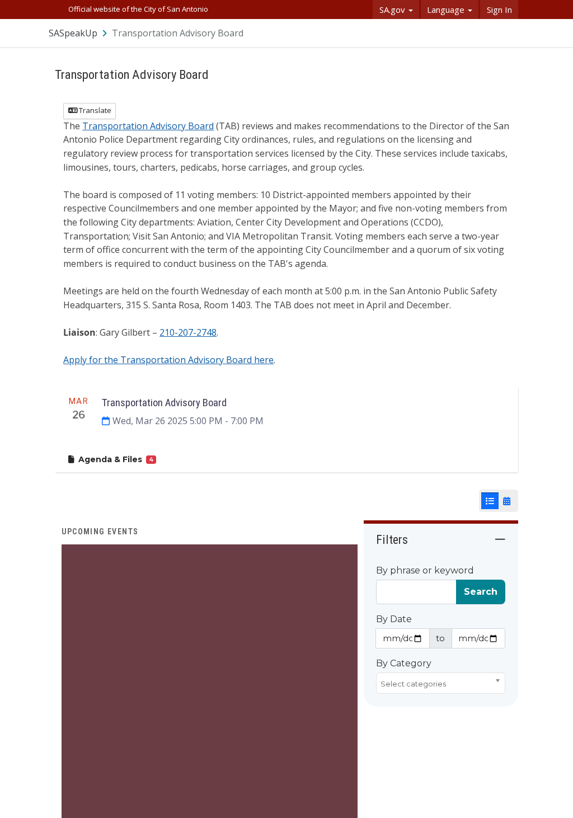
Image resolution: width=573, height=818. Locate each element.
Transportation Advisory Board (148, 126)
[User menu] (510, 33)
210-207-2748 (188, 332)
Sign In (499, 9)
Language (447, 9)
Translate (94, 110)
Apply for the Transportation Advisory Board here (168, 360)
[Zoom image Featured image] (210, 691)
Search (480, 591)
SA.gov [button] (393, 9)
